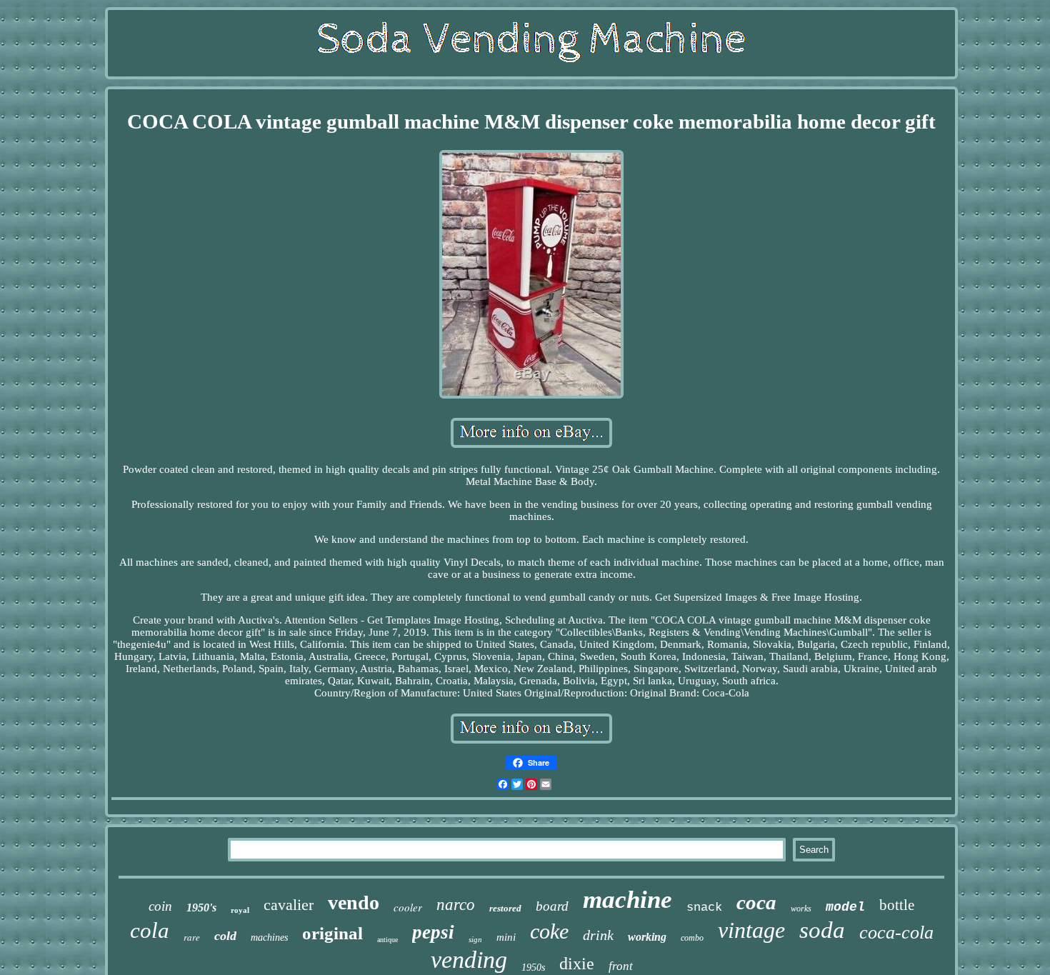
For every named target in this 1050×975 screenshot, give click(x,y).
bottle (896, 905)
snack (704, 907)
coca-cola (896, 932)
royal (240, 910)
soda (822, 930)
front (621, 966)
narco (455, 905)
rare (192, 937)
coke (549, 931)
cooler (408, 907)
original (332, 933)
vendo (353, 902)
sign (475, 939)
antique (387, 940)
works (801, 909)
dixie (576, 963)
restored (505, 908)
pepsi (433, 932)
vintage (751, 930)
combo (692, 938)
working (647, 937)
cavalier (289, 905)
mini (506, 937)
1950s (533, 967)
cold (225, 936)
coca (756, 902)
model (845, 907)
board (552, 906)
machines (269, 937)
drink (598, 935)
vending (469, 959)
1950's (201, 907)
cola (149, 930)
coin (160, 906)
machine (627, 900)
